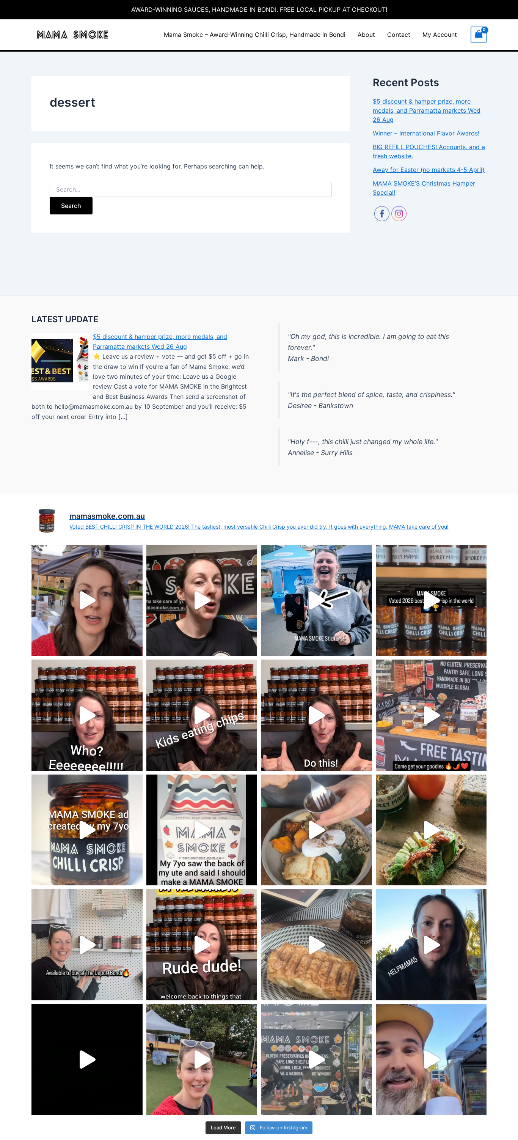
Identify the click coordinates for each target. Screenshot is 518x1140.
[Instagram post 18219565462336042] (316, 600)
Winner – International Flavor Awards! (426, 133)
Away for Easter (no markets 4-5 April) (429, 169)
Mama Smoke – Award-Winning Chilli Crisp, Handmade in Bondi (254, 34)
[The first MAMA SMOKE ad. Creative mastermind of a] (201, 830)
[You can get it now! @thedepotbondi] (87, 944)
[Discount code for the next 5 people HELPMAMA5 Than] (431, 944)
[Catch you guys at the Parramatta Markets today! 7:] (87, 600)
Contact (398, 34)
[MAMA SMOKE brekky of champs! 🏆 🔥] (431, 830)
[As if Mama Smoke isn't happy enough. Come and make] (316, 715)
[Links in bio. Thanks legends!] (201, 600)
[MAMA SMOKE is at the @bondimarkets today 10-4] (431, 715)
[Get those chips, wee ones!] (201, 715)
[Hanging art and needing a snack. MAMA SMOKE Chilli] (316, 944)
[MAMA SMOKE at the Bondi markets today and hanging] (316, 1059)
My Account (439, 34)
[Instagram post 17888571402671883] (87, 830)
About (366, 34)
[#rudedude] (201, 944)
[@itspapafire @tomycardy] (87, 715)
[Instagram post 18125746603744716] (431, 600)
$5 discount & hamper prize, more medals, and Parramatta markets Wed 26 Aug (426, 110)
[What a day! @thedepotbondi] (87, 1059)
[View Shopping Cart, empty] (479, 34)
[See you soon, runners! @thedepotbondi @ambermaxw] (201, 1059)
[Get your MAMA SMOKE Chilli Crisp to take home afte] (316, 830)
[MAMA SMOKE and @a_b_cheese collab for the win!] (431, 1059)
